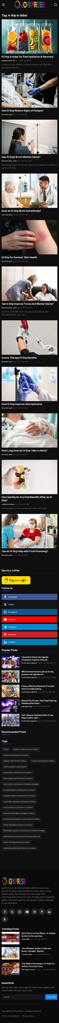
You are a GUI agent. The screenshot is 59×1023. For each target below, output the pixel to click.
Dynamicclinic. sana (9, 161)
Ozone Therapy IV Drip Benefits (19, 357)
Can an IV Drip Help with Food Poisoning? (25, 551)
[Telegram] (34, 912)
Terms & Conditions (10, 1016)
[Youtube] (27, 912)
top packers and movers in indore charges (21, 784)
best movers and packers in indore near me (21, 836)
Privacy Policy (28, 1016)
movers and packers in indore (15, 755)
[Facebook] (5, 912)
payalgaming (27, 706)
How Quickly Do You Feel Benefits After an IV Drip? (27, 499)
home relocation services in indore (17, 825)
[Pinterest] (42, 912)
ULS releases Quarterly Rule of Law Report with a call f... (37, 716)
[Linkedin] (49, 912)
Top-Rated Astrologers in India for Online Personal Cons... (38, 965)
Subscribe (51, 997)
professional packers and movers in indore (21, 819)
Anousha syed (7, 114)
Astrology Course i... (29, 969)
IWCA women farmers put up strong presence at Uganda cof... (38, 673)
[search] (55, 5)
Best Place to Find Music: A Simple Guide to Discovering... (39, 934)
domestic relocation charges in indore (19, 813)
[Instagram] (19, 912)
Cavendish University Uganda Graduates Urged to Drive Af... (35, 658)
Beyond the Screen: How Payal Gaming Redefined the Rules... (39, 702)
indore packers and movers (14, 766)
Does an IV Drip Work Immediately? (21, 210)
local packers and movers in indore (18, 807)
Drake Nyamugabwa (29, 663)
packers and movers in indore (25, 749)
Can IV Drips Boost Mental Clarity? (21, 157)
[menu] (3, 5)
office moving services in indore (16, 842)
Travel (6, 749)
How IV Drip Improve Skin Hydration (22, 404)
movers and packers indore (42, 761)
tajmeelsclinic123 (8, 60)
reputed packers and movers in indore (19, 848)
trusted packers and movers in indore (19, 790)
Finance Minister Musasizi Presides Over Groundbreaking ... (38, 687)
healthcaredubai (8, 504)
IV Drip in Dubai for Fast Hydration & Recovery (27, 56)
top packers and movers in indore (17, 772)
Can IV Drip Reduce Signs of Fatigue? (22, 110)
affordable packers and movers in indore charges (24, 830)
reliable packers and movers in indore (19, 795)
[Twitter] (12, 912)
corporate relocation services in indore (19, 801)
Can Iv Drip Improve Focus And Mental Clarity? (28, 303)
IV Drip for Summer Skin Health (19, 257)
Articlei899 (25, 939)
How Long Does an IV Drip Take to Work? (24, 450)
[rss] (5, 919)
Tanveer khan (27, 954)
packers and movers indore (14, 761)
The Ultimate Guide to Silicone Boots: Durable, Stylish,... (36, 949)
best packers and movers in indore (18, 778)
